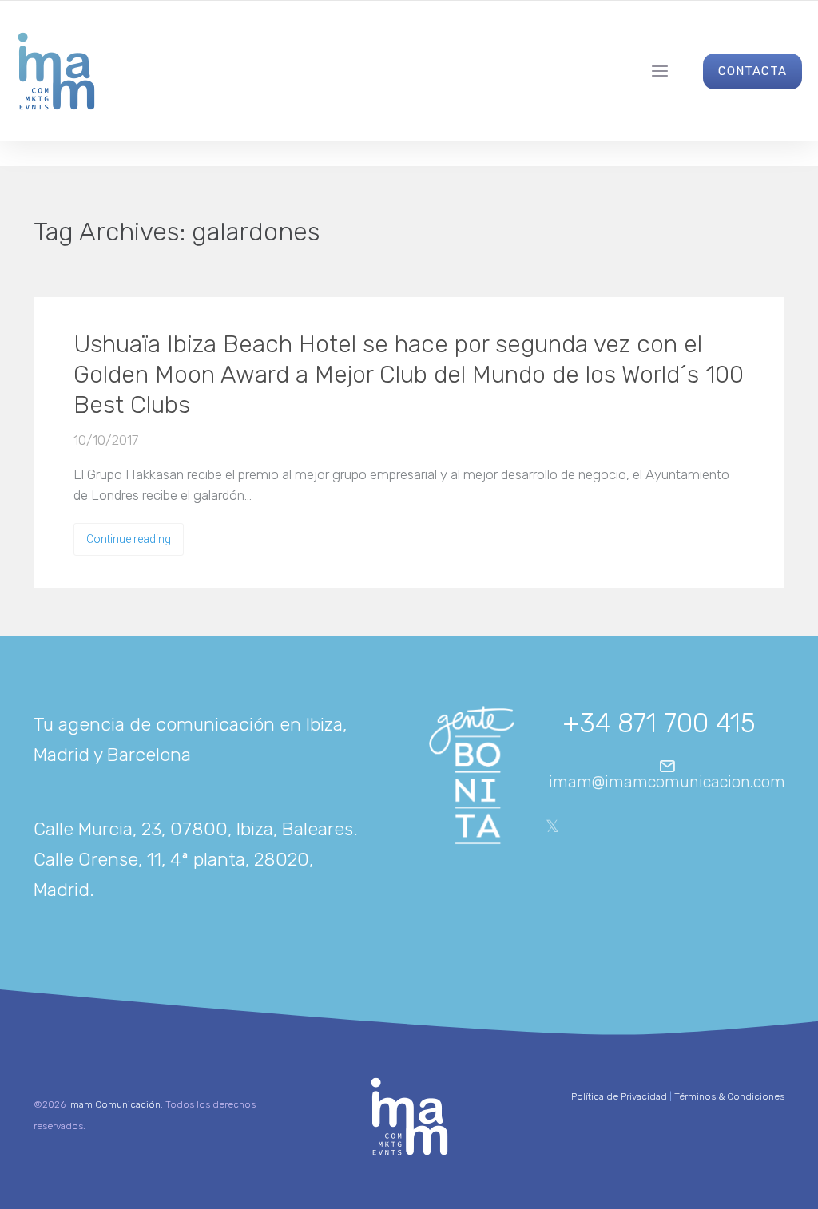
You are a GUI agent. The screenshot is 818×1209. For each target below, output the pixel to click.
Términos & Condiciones (729, 1096)
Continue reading (128, 539)
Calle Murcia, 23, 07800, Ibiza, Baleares (193, 829)
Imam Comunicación (114, 1104)
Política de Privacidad (619, 1096)
